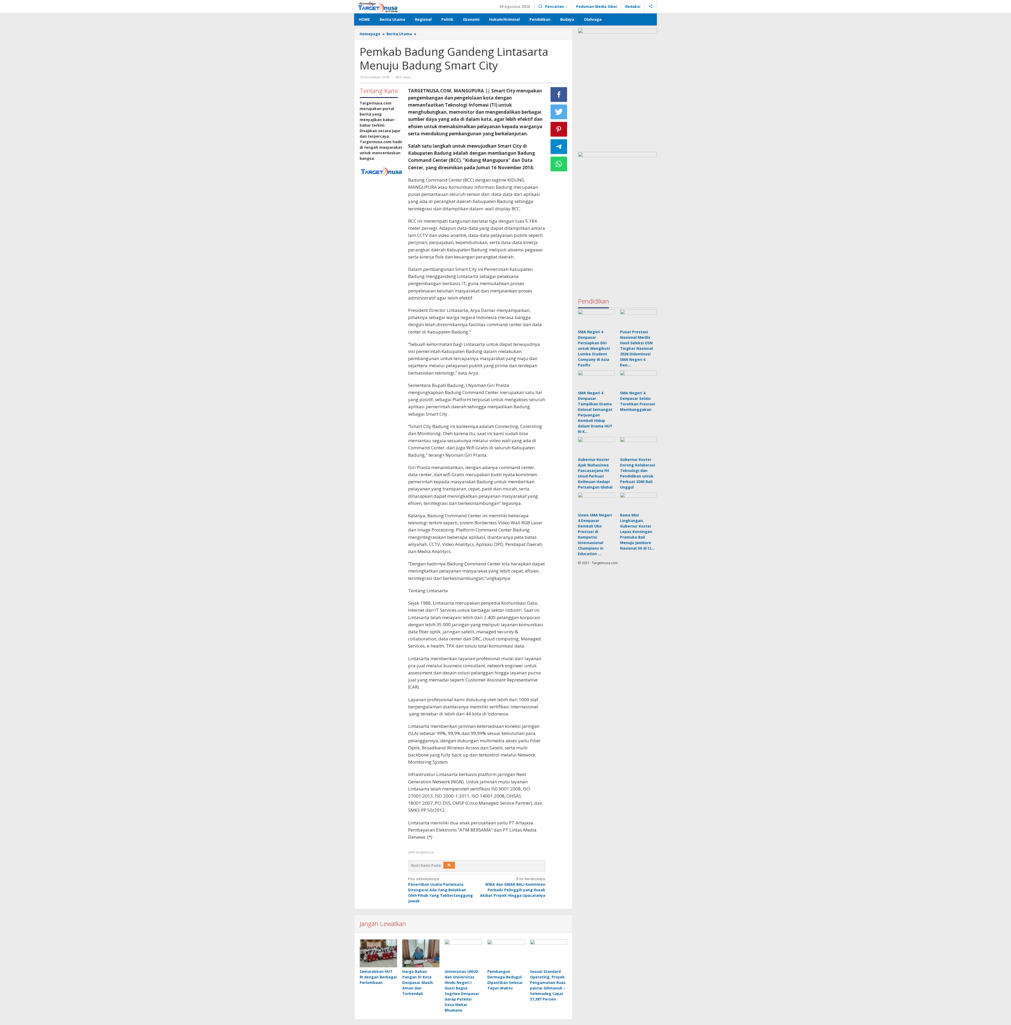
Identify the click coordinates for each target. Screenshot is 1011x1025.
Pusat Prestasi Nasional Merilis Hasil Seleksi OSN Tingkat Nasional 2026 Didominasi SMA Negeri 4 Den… (636, 348)
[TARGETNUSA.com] (378, 6)
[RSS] (449, 865)
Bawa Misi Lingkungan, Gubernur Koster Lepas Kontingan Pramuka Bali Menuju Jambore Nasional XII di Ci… (637, 531)
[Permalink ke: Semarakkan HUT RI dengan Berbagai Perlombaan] (378, 953)
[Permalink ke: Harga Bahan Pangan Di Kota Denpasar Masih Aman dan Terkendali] (421, 953)
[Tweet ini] (559, 112)
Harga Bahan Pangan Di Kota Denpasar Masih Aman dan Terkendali (417, 982)
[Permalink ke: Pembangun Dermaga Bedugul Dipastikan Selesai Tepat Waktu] (506, 953)
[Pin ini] (559, 129)
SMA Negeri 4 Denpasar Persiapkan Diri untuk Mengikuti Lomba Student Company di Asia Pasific (594, 348)
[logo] (381, 171)
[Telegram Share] (559, 146)
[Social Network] (651, 6)
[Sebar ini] (559, 94)
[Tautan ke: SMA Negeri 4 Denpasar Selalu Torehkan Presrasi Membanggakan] (638, 379)
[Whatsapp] (559, 164)
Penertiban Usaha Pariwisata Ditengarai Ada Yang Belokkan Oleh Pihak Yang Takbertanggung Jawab (440, 889)
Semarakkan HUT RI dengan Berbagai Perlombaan (378, 977)
